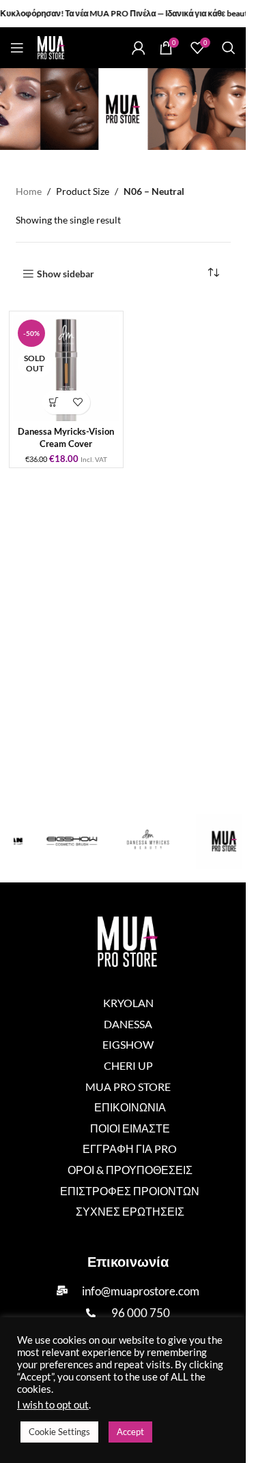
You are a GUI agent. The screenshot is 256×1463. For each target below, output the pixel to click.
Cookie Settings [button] (59, 1431)
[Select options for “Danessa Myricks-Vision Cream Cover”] (54, 402)
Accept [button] (130, 1431)
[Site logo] (51, 46)
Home (29, 191)
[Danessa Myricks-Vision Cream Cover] (66, 368)
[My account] (138, 47)
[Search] (228, 47)
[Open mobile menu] (17, 47)
